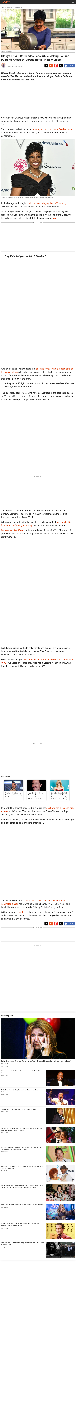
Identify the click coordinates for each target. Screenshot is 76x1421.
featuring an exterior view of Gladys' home (51, 129)
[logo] (5, 2)
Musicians (18, 7)
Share (71, 65)
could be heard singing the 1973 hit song (46, 203)
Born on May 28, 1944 (12, 530)
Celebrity (10, 7)
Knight (21, 911)
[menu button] (73, 1)
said (55, 218)
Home (3, 7)
